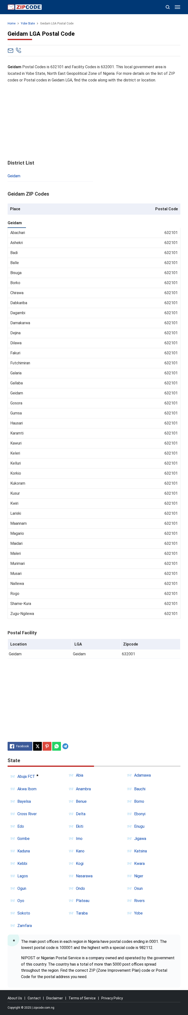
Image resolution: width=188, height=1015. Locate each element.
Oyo (20, 900)
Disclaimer (54, 998)
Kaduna (23, 851)
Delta (80, 814)
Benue (81, 801)
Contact (34, 998)
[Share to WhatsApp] (56, 746)
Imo (79, 838)
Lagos (22, 876)
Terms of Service (82, 998)
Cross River (27, 814)
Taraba (82, 913)
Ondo (80, 888)
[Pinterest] (47, 746)
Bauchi (139, 789)
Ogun (21, 888)
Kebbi (22, 863)
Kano (80, 851)
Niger (138, 876)
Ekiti (79, 826)
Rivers (139, 900)
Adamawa (142, 775)
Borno (139, 801)
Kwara (139, 863)
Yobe (138, 913)
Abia (79, 775)
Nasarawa (84, 876)
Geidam (14, 176)
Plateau (82, 900)
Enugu (139, 826)
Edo (20, 826)
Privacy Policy (112, 998)
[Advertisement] (94, 122)
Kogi (79, 863)
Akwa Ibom (26, 789)
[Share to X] (37, 746)
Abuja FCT (26, 776)
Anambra (83, 789)
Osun (138, 888)
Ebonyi (139, 814)
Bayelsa (24, 801)
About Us (15, 998)
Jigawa (140, 838)
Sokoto (23, 913)
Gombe (23, 838)
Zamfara (24, 925)
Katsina (140, 851)
